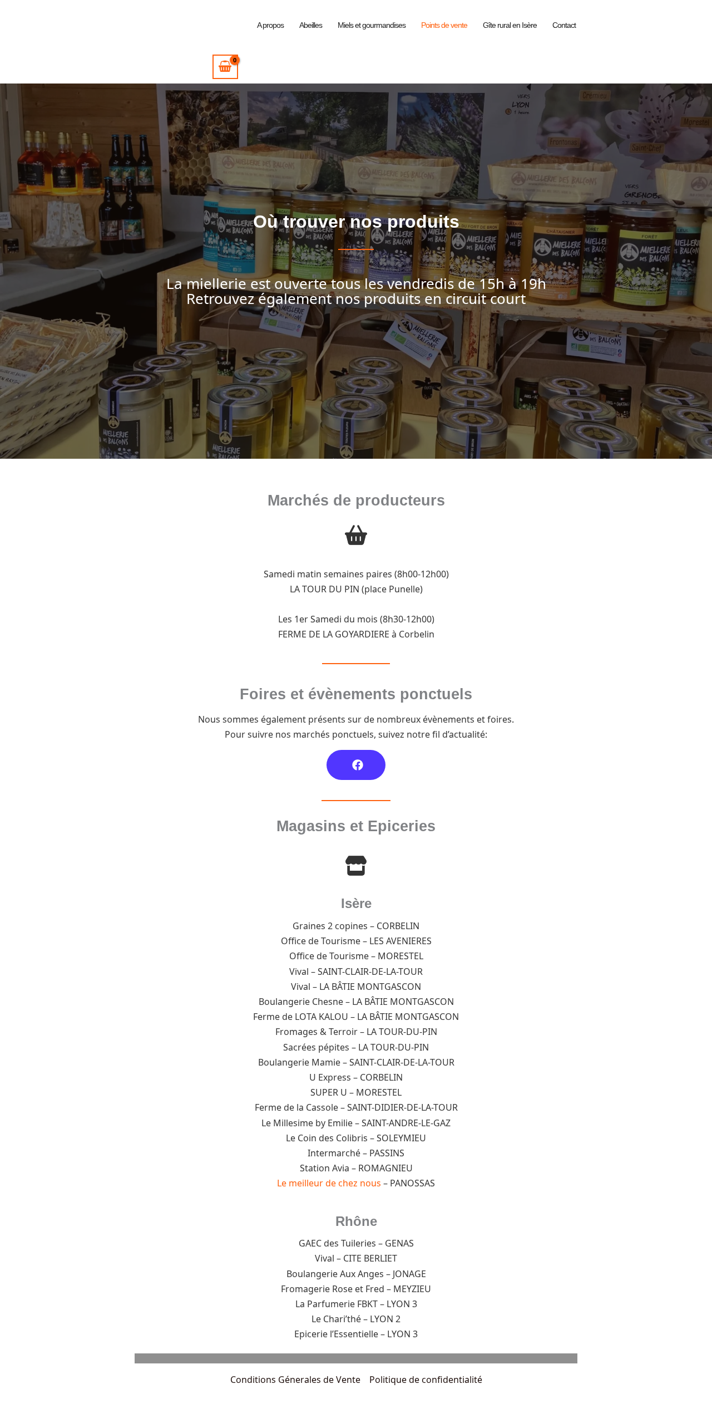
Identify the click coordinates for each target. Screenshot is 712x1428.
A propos (270, 25)
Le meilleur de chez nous (329, 1183)
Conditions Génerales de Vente (295, 1379)
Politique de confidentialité (425, 1379)
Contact (564, 25)
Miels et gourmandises (372, 25)
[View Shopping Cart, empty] (225, 66)
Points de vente (444, 25)
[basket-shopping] (356, 535)
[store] (356, 866)
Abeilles (310, 25)
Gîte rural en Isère (510, 25)
